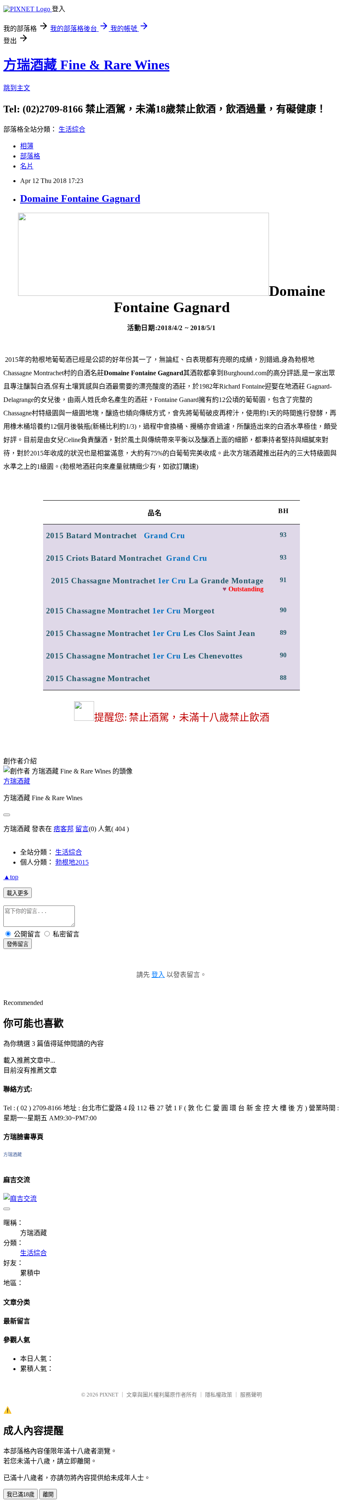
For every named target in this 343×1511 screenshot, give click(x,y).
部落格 (30, 156)
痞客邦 (64, 828)
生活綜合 (72, 129)
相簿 (26, 146)
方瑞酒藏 (16, 781)
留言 (82, 828)
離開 (48, 1494)
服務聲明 (251, 1394)
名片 (26, 166)
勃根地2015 (72, 862)
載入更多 (17, 893)
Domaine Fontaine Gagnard (80, 198)
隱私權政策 (218, 1394)
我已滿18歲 (20, 1494)
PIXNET (109, 1394)
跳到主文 (16, 88)
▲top (10, 876)
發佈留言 (17, 944)
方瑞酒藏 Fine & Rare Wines (86, 64)
